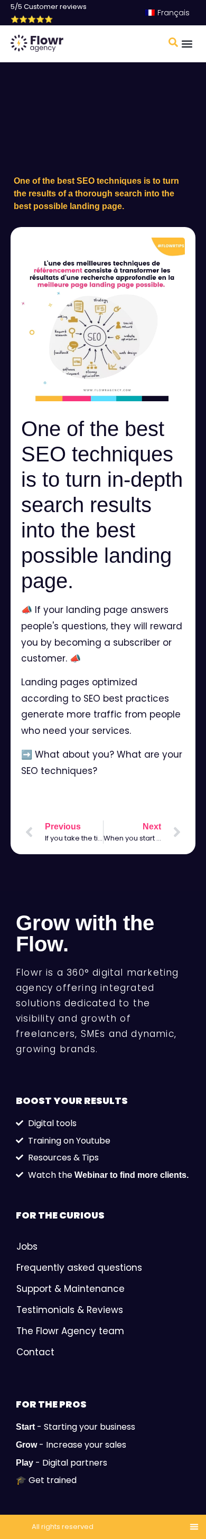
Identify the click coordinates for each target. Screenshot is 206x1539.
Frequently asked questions (79, 1267)
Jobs (27, 1246)
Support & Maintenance (70, 1288)
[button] (186, 44)
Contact (35, 1352)
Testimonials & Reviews (69, 1310)
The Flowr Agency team (70, 1331)
